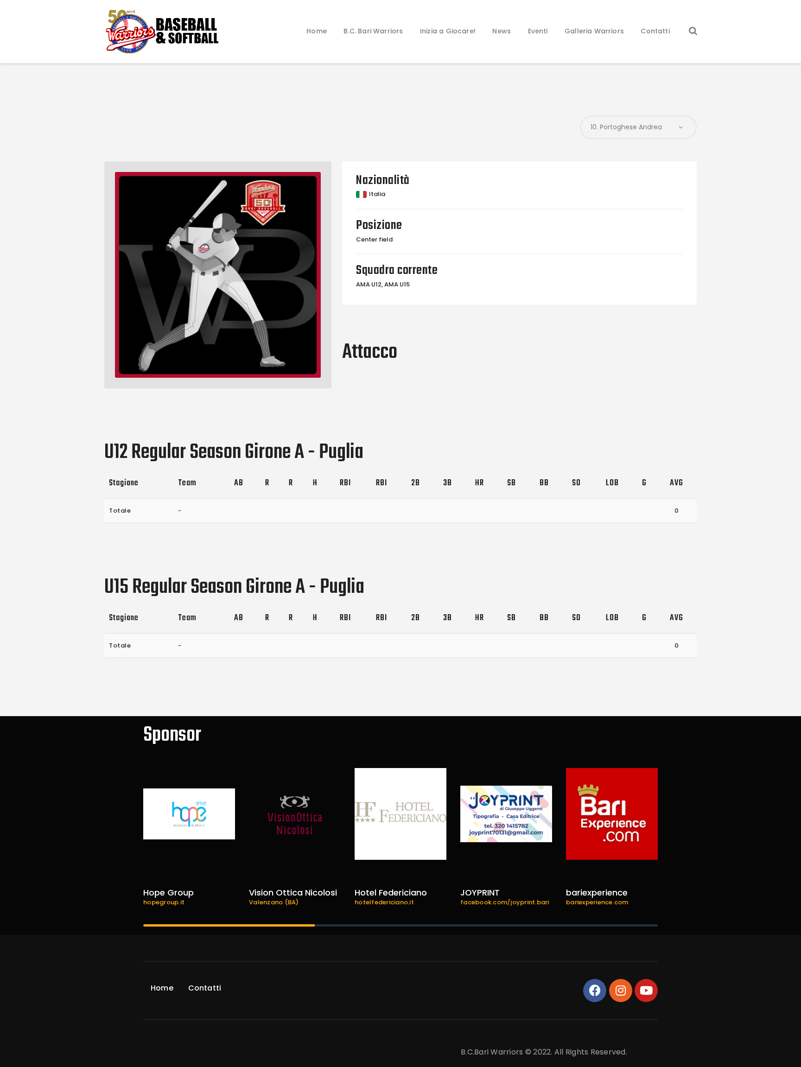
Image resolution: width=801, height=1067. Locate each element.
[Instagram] (620, 990)
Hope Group (168, 892)
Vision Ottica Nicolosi (293, 892)
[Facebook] (594, 990)
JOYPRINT (480, 892)
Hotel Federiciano (391, 892)
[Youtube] (646, 990)
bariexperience (597, 892)
